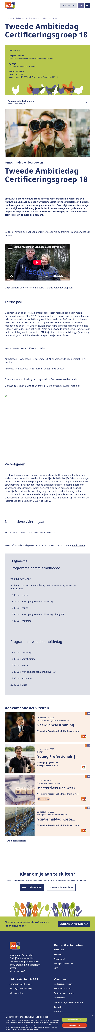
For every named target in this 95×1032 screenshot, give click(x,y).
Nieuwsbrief (59, 959)
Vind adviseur (68, 5)
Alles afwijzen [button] (74, 1025)
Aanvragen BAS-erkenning (21, 988)
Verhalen (58, 954)
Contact (57, 1007)
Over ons (60, 979)
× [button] (92, 1016)
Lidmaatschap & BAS (24, 979)
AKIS (56, 968)
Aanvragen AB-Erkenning (21, 984)
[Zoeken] (81, 5)
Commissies (59, 997)
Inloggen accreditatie (63, 963)
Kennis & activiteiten (68, 945)
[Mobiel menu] (87, 5)
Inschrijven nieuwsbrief (74, 923)
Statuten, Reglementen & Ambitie (68, 1002)
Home (7, 18)
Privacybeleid (33, 1029)
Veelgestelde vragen (63, 984)
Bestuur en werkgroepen (65, 993)
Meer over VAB (17, 971)
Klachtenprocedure (62, 988)
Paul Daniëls (78, 545)
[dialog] (47, 1022)
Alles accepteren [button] (74, 1020)
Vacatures (58, 1011)
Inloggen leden (16, 993)
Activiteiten (17, 18)
